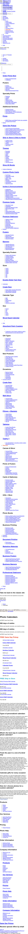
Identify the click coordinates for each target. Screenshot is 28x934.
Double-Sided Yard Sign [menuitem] (11, 262)
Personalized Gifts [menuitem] (9, 374)
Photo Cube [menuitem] (8, 391)
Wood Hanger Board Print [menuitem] (11, 261)
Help (4, 45)
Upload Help (6, 834)
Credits (4, 40)
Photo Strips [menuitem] (9, 103)
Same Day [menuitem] (5, 445)
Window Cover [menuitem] (9, 141)
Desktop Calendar (8, 650)
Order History (6, 36)
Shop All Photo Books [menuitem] (10, 522)
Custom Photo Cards (11, 172)
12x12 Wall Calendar (6, 697)
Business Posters (9, 556)
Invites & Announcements (13, 186)
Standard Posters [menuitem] (9, 235)
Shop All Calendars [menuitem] (10, 303)
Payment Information (8, 39)
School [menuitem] (7, 161)
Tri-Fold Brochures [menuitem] (9, 549)
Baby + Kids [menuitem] (8, 178)
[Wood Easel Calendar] (8, 655)
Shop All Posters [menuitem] (9, 238)
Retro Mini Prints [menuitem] (11, 102)
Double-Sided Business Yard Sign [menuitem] (13, 561)
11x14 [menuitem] (6, 268)
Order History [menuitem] (6, 3)
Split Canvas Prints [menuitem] (10, 407)
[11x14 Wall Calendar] (5, 688)
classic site (2, 588)
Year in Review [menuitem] (9, 159)
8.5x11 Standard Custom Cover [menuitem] (13, 131)
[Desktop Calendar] (8, 647)
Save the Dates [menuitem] (9, 194)
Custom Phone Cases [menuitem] (10, 349)
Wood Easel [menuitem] (8, 300)
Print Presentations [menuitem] (10, 543)
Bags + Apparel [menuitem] (9, 342)
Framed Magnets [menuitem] (9, 387)
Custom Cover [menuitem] (8, 140)
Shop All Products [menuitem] (9, 350)
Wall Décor (7, 396)
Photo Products (6, 827)
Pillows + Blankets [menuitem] (9, 341)
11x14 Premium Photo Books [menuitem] (12, 128)
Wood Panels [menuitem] (8, 386)
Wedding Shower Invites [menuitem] (11, 195)
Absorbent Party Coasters (13, 326)
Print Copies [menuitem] (8, 542)
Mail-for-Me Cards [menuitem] (9, 208)
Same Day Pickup (9, 126)
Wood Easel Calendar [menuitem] (10, 292)
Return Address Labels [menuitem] (10, 483)
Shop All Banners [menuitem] (9, 249)
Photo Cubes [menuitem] (8, 505)
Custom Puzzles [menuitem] (9, 366)
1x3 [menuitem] (6, 274)
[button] (3, 56)
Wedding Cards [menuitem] (9, 488)
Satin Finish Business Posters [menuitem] (12, 558)
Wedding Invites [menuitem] (9, 196)
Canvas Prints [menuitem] (8, 385)
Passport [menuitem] (7, 509)
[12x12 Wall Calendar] (5, 694)
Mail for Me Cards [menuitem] (9, 484)
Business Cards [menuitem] (9, 226)
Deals (6, 33)
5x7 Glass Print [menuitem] (9, 430)
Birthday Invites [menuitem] (9, 190)
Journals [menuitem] (7, 584)
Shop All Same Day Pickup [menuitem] (11, 510)
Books (4, 805)
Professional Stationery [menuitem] (11, 532)
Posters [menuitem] (7, 85)
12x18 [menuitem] (6, 269)
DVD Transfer (6, 819)
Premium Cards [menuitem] (9, 480)
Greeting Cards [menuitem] (9, 491)
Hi (3, 34)
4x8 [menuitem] (6, 310)
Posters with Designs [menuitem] (10, 255)
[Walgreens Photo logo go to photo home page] (3, 63)
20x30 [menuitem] (6, 272)
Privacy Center (3, 930)
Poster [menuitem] (7, 301)
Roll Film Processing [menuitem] (10, 110)
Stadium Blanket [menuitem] (9, 419)
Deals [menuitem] (4, 586)
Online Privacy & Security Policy (10, 932)
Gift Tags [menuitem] (7, 220)
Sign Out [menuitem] (5, 12)
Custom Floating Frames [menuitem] (11, 389)
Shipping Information (8, 845)
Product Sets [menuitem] (8, 392)
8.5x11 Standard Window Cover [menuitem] (13, 133)
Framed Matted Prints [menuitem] (10, 453)
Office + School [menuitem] (9, 347)
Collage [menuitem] (7, 97)
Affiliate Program (7, 858)
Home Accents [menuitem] (8, 344)
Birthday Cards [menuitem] (9, 487)
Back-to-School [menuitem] (9, 372)
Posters (7, 24)
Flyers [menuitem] (6, 550)
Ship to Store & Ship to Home (14, 138)
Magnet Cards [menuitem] (8, 482)
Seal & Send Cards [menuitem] (10, 211)
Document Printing (10, 539)
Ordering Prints (6, 843)
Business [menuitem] (5, 536)
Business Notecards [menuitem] (10, 579)
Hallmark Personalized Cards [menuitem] (12, 212)
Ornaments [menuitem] (8, 338)
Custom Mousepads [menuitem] (10, 360)
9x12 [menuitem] (6, 312)
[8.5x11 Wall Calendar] (8, 640)
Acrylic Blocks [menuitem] (8, 357)
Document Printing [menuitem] (9, 113)
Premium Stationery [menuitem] (10, 481)
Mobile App (5, 821)
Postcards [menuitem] (7, 224)
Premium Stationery (10, 216)
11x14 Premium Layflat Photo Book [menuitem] (13, 365)
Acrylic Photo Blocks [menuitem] (10, 427)
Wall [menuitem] (6, 298)
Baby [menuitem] (6, 154)
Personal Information (8, 38)
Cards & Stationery (10, 23)
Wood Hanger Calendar (10, 673)
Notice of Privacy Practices (13, 930)
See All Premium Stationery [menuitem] (12, 228)
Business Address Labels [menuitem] (11, 582)
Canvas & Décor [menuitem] (7, 379)
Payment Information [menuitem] (8, 7)
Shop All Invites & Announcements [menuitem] (13, 199)
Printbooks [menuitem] (8, 471)
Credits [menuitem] (4, 10)
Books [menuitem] (4, 122)
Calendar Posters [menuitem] (9, 257)
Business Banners (10, 564)
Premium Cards (9, 202)
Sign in (4, 54)
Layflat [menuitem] (7, 143)
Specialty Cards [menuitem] (9, 205)
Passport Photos (7, 818)
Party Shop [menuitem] (8, 378)
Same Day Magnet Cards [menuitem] (11, 207)
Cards (4, 806)
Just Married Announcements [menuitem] (12, 198)
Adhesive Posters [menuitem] (9, 88)
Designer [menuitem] (7, 96)
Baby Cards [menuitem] (8, 489)
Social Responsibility (8, 857)
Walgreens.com (6, 43)
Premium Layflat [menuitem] (9, 144)
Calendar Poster (8, 665)
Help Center (6, 833)
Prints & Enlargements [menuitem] (10, 78)
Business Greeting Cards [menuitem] (11, 577)
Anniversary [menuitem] (8, 182)
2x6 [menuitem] (6, 275)
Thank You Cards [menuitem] (9, 486)
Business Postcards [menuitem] (10, 576)
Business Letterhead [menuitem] (10, 580)
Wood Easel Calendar (11, 318)
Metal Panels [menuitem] (8, 403)
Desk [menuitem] (6, 299)
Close (1, 600)
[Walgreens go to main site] (3, 48)
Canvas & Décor (9, 28)
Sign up (2, 929)
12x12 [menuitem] (6, 315)
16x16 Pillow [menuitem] (8, 414)
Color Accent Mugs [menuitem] (10, 361)
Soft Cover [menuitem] (8, 145)
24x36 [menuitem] (6, 273)
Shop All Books (9, 165)
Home (4, 19)
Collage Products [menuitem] (9, 405)
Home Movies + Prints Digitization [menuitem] (13, 112)
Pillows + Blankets (10, 411)
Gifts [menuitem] (4, 323)
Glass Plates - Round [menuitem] (10, 433)
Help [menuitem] (4, 0)
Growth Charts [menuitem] (8, 259)
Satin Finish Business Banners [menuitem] (12, 567)
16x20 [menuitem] (6, 270)
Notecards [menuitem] (7, 222)
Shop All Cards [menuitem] (9, 183)
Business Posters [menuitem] (9, 260)
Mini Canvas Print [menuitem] (9, 432)
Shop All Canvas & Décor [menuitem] (11, 461)
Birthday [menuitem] (7, 156)
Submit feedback (3, 799)
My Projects (5, 18)
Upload (4, 16)
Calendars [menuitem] (5, 284)
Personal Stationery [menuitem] (10, 223)
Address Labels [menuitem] (9, 219)
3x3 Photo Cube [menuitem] (9, 359)
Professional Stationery (12, 572)
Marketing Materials (10, 546)
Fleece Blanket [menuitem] (9, 416)
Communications (7, 35)
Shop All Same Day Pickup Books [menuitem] (13, 134)
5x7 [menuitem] (6, 311)
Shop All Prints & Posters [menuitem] (11, 474)
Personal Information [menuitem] (8, 5)
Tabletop (6, 424)
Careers (5, 853)
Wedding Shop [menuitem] (9, 373)
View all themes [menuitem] (9, 162)
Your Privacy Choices (8, 859)
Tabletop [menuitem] (7, 345)
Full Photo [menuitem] (7, 175)
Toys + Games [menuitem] (8, 343)
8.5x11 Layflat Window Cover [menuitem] (12, 132)
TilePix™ (6, 439)
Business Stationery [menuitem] (10, 581)
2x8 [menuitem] (6, 277)
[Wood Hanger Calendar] (9, 670)
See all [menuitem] (7, 421)
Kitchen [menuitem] (7, 348)
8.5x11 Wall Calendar (9, 642)
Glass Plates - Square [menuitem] (10, 434)
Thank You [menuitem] (8, 177)
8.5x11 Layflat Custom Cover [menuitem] (14, 129)
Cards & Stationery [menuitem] (7, 169)
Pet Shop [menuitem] (7, 375)
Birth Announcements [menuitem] (10, 191)
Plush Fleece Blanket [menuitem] (10, 417)
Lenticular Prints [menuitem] (9, 101)
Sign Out (5, 41)
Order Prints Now (9, 76)
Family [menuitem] (7, 157)
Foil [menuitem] (6, 210)
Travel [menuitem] (6, 153)
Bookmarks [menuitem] (8, 225)
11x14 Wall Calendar (6, 690)
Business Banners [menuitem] (9, 248)
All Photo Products (7, 811)
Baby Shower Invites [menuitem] (10, 193)
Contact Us (5, 837)
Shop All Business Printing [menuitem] (11, 534)
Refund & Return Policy (8, 846)
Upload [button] (4, 58)
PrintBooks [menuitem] (8, 79)
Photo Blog (5, 820)
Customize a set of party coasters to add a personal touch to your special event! (15, 332)
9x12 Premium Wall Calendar (9, 684)
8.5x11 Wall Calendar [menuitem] (13, 289)
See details (10, 611)
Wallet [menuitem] (6, 98)
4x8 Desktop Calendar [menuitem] (10, 291)
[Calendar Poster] (7, 662)
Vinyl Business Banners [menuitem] (11, 569)
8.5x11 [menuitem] (7, 308)
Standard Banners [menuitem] (9, 244)
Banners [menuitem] (7, 89)
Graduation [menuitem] (8, 189)
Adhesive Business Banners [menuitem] (12, 568)
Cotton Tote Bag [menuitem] (9, 363)
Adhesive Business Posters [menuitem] (12, 560)
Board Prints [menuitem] (8, 87)
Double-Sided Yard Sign (12, 280)
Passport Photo (9, 30)
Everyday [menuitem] (7, 151)
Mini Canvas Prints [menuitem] (10, 390)
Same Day (8, 29)
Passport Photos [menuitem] (9, 109)
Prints (6, 21)
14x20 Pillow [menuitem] (8, 415)
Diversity (5, 856)
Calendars (7, 25)
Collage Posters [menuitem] (9, 256)
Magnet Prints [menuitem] (8, 100)
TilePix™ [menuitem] (7, 402)
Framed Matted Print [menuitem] (10, 401)
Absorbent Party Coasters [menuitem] (11, 356)
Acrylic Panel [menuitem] (8, 408)
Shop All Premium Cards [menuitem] (11, 213)
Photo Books (8, 22)
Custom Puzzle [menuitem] (9, 501)
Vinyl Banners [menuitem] (8, 247)
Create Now (7, 287)
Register (10, 54)
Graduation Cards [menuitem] (9, 176)
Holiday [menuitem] (7, 158)
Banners (6, 242)
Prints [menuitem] (4, 72)
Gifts (6, 27)
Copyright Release (7, 836)
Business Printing (9, 32)
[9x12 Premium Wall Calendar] (7, 681)
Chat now (5, 1)
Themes (6, 148)
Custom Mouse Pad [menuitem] (10, 500)
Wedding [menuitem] (7, 152)
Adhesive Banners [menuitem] (9, 245)
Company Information (8, 855)
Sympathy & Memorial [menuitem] (10, 181)
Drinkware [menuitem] (7, 339)
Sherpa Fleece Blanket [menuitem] (11, 420)
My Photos (5, 17)
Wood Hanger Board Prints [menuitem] (11, 90)
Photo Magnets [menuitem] (9, 362)
